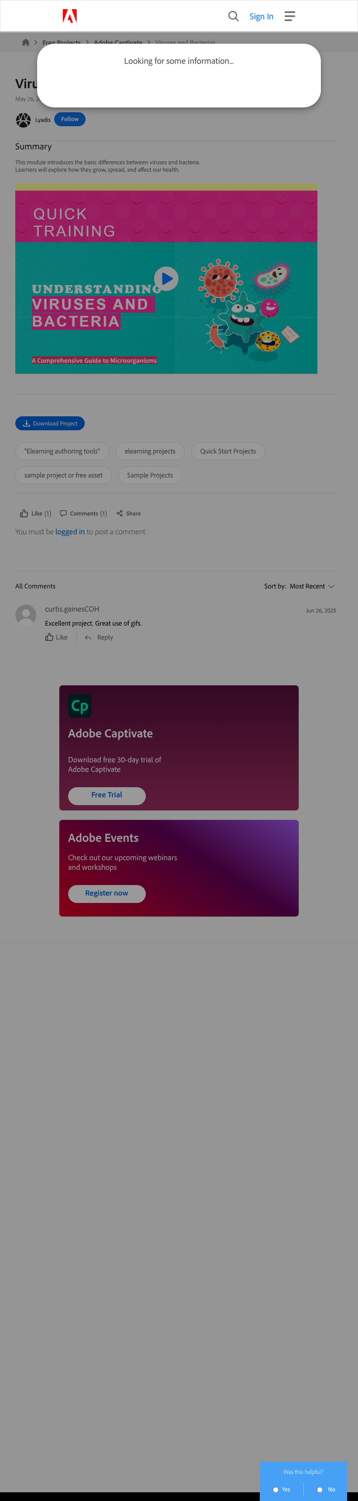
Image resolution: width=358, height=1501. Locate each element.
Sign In (262, 15)
